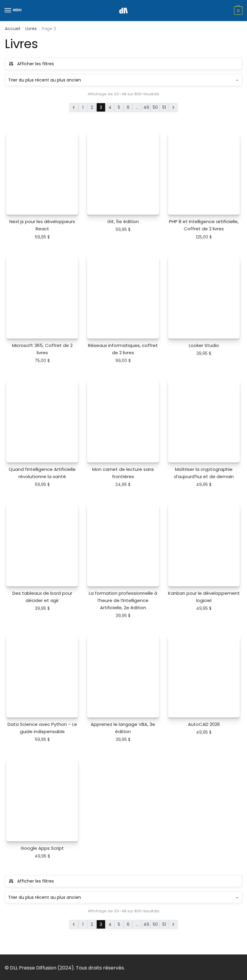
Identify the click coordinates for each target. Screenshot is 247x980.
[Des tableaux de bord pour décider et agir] (42, 544)
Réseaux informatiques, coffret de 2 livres (123, 349)
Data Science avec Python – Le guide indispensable (42, 728)
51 (164, 107)
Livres (31, 29)
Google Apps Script (42, 848)
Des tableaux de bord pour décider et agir (42, 597)
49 (146, 107)
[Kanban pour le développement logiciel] (204, 544)
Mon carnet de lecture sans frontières (123, 473)
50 (155, 107)
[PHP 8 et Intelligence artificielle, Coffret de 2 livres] (204, 173)
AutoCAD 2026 (204, 724)
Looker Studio (204, 345)
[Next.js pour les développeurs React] (42, 173)
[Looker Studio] (204, 297)
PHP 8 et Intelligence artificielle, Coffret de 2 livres (204, 225)
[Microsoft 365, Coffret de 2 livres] (42, 297)
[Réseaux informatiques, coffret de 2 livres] (123, 297)
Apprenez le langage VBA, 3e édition (123, 728)
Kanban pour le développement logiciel (204, 597)
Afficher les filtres (35, 64)
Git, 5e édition (123, 221)
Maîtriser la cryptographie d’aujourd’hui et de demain (204, 473)
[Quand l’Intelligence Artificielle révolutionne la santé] (42, 420)
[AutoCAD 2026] (204, 675)
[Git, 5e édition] (123, 173)
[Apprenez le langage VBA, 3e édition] (123, 675)
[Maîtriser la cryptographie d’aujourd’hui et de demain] (204, 420)
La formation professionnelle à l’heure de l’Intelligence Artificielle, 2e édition (123, 600)
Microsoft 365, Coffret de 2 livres (42, 349)
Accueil (12, 29)
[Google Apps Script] (42, 799)
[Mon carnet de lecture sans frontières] (123, 420)
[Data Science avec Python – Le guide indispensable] (42, 675)
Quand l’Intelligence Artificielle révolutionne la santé (42, 473)
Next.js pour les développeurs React (42, 225)
